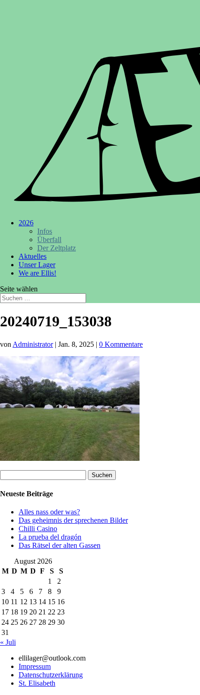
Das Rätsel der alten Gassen (59, 545)
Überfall (49, 239)
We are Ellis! (37, 273)
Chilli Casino (38, 529)
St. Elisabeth (37, 683)
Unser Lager (37, 265)
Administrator (33, 344)
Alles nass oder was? (49, 512)
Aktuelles (33, 256)
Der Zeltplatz (56, 248)
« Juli (8, 642)
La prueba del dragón (50, 537)
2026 (26, 223)
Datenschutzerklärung (51, 675)
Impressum (35, 666)
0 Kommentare (121, 344)
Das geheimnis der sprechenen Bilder (73, 520)
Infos (44, 231)
